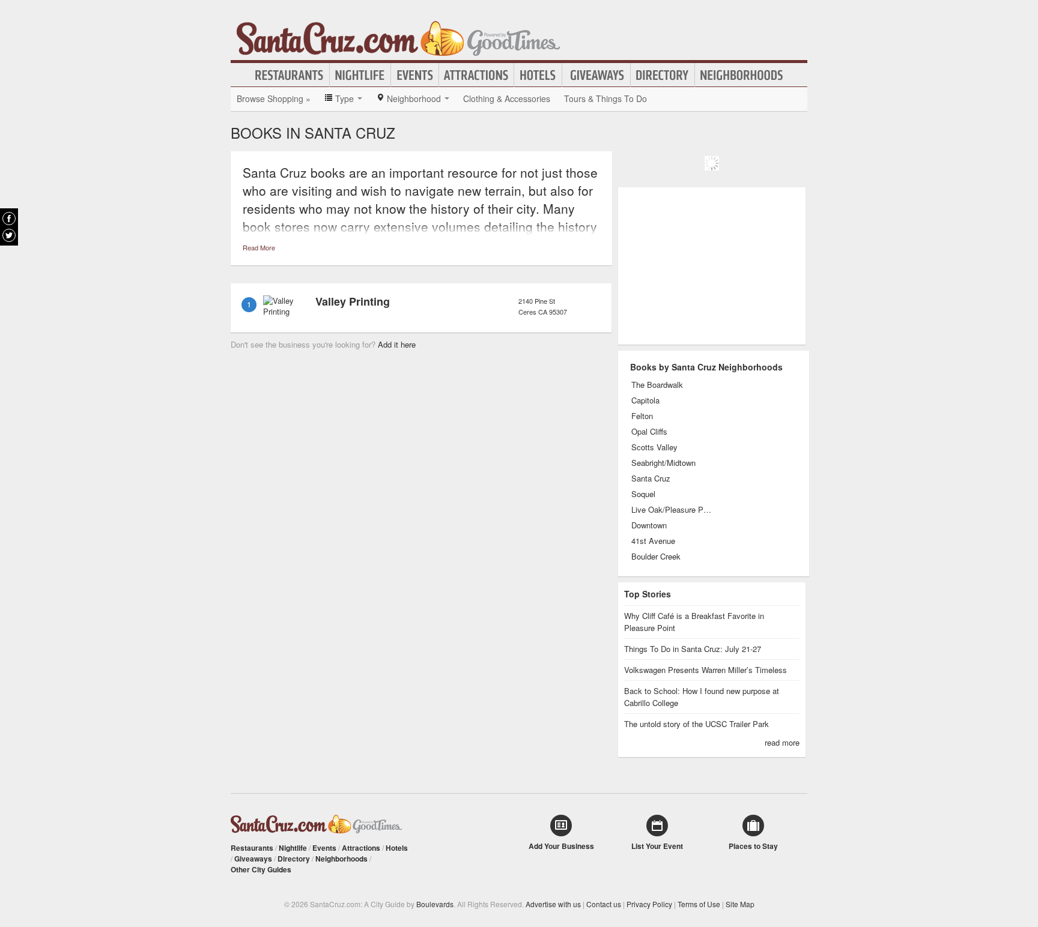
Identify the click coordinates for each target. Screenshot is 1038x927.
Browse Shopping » (274, 98)
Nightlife (360, 75)
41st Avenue (653, 541)
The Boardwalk (657, 385)
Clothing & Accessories (506, 98)
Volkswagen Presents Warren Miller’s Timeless (705, 669)
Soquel (643, 494)
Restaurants (289, 75)
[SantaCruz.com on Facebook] (9, 218)
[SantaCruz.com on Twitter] (9, 235)
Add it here (397, 344)
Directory (662, 75)
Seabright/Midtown (663, 463)
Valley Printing (352, 301)
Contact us (603, 904)
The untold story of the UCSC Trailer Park (696, 723)
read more (782, 742)
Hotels (538, 75)
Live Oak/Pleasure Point (671, 510)
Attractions (476, 75)
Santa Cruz (650, 478)
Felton (642, 416)
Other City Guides (261, 869)
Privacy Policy (649, 904)
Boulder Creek (656, 556)
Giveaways (596, 75)
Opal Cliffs (649, 431)
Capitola (645, 400)
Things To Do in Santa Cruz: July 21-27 (692, 648)
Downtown (649, 525)
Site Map (740, 904)
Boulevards (435, 904)
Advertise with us (553, 904)
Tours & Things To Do (605, 98)
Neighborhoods (742, 75)
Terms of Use (699, 904)
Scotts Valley (654, 447)
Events (415, 75)
